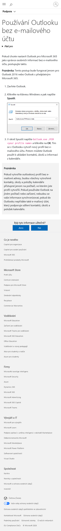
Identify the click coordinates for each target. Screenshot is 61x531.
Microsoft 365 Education (13, 336)
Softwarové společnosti (13, 453)
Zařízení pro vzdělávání (13, 325)
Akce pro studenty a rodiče (14, 351)
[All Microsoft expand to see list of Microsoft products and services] (4, 4)
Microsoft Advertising (12, 397)
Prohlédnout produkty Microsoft (16, 260)
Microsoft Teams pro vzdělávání (16, 331)
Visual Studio (9, 458)
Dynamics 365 (9, 387)
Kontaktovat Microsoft (12, 515)
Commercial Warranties (13, 305)
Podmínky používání (11, 520)
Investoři (7, 489)
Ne (39, 227)
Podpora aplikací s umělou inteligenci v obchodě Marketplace (28, 433)
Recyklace (8, 300)
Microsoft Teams (10, 407)
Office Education (10, 341)
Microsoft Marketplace (13, 443)
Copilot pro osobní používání (15, 249)
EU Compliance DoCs (12, 525)
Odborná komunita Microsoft (15, 438)
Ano (21, 227)
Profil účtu (8, 274)
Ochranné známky (28, 520)
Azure (6, 382)
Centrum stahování (11, 280)
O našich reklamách (45, 520)
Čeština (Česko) (15, 498)
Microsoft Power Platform (14, 448)
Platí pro (8, 46)
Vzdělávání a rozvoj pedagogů (15, 346)
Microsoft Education (12, 320)
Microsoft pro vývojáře (12, 422)
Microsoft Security (11, 376)
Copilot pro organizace (13, 244)
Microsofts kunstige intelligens (16, 371)
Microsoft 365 (9, 254)
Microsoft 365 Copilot (12, 402)
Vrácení (7, 290)
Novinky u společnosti (12, 478)
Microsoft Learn (10, 427)
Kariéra (7, 473)
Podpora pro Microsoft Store (15, 285)
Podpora (8, 11)
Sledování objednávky (12, 295)
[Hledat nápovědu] (11, 4)
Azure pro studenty (11, 356)
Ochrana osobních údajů (32, 515)
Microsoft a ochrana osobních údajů (18, 483)
